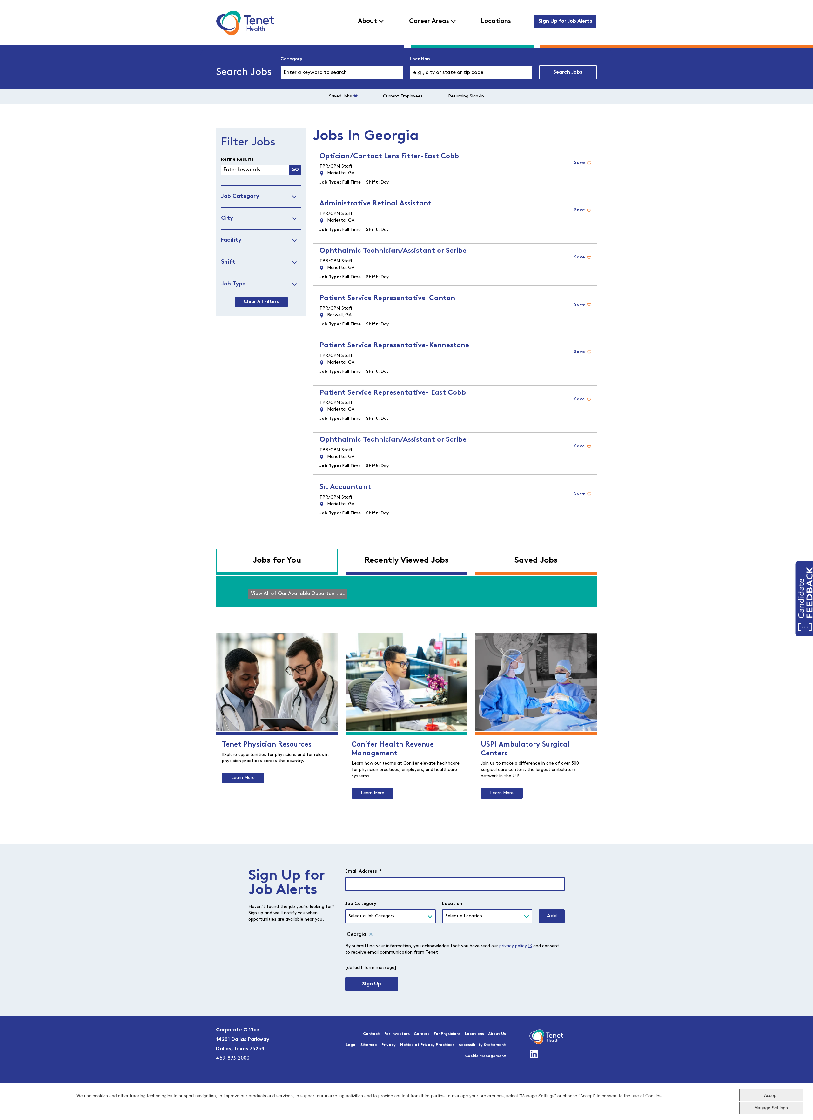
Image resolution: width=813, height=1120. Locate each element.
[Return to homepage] (245, 23)
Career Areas (429, 21)
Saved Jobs (340, 96)
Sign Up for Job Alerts (565, 21)
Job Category (240, 196)
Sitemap (368, 1045)
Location (420, 59)
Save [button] (579, 162)
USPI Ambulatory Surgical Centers (525, 749)
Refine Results (237, 159)
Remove (371, 934)
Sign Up (371, 984)
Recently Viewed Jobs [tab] (407, 560)
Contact (371, 1034)
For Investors (397, 1034)
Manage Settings (771, 1107)
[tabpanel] (406, 591)
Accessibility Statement (482, 1045)
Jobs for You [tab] (277, 560)
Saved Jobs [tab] (536, 560)
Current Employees (403, 96)
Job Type (233, 284)
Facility (231, 240)
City (227, 218)
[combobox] (471, 73)
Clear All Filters (261, 301)
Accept (771, 1095)
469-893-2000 (232, 1058)
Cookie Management (485, 1056)
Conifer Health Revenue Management (393, 749)
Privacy (388, 1045)
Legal (351, 1045)
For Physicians (447, 1034)
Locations (496, 21)
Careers (421, 1034)
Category (291, 59)
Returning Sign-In (466, 96)
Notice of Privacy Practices (427, 1045)
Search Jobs (567, 72)
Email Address (363, 871)
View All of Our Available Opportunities (298, 593)
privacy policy (513, 946)
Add (552, 916)
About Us (497, 1034)
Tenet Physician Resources (267, 744)
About (367, 21)
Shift (228, 262)
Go (295, 169)
